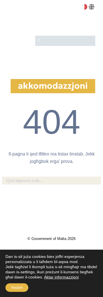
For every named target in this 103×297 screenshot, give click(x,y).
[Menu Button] (88, 25)
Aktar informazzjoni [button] (61, 277)
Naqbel (17, 288)
